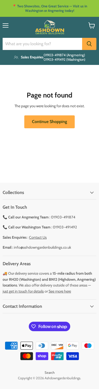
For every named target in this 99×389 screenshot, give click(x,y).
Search (50, 372)
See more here (60, 291)
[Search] (89, 44)
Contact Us (38, 237)
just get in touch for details (23, 291)
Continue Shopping (49, 121)
